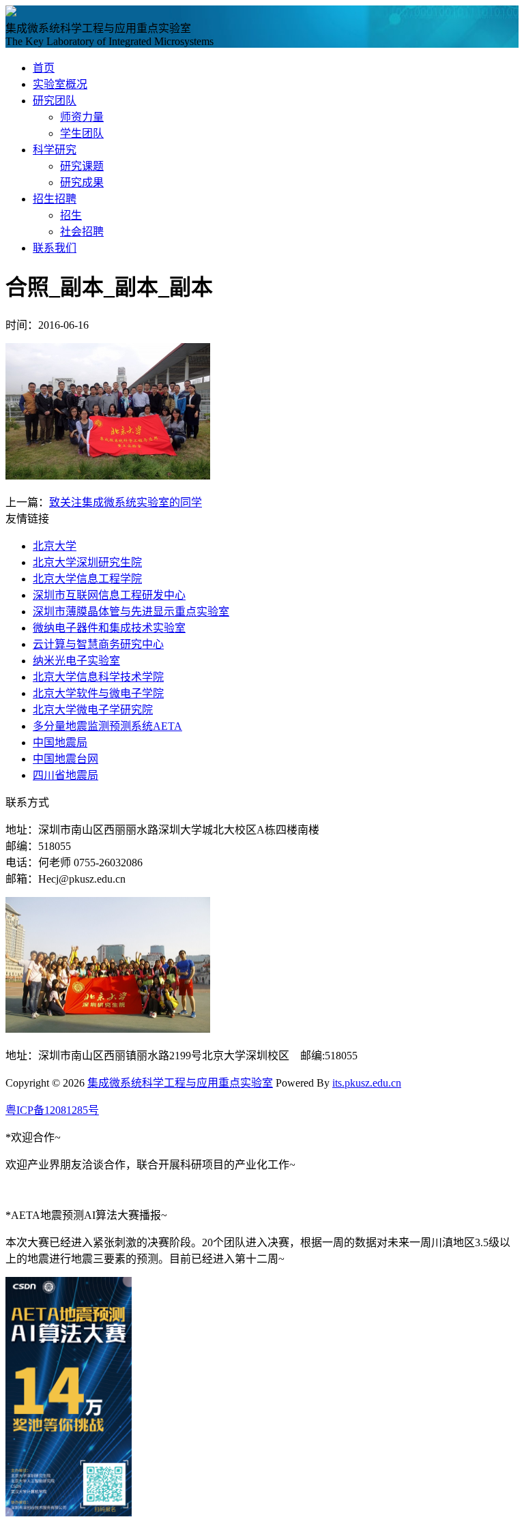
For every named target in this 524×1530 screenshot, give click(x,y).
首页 (44, 68)
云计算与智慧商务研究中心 (98, 644)
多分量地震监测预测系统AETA (107, 726)
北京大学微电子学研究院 (93, 710)
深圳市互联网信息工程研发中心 (109, 595)
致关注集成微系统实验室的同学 (125, 502)
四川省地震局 (65, 775)
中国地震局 (60, 742)
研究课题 (82, 166)
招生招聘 (54, 199)
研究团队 (54, 100)
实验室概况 (60, 84)
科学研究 (54, 150)
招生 (71, 215)
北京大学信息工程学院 (87, 579)
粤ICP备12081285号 (52, 1110)
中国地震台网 (65, 759)
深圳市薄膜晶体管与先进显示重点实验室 (131, 611)
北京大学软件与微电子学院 (98, 693)
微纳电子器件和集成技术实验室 (109, 628)
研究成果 (82, 182)
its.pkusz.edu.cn (366, 1083)
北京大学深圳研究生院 (87, 562)
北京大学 (54, 546)
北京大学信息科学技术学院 (98, 677)
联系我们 (54, 248)
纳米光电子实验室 (76, 660)
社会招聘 (82, 231)
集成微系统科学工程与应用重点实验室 (180, 1083)
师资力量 (82, 117)
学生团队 (82, 133)
